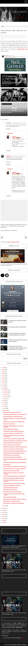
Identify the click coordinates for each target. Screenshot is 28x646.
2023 (3, 373)
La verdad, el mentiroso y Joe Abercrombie (13, 433)
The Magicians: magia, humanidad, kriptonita (13, 431)
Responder (8, 128)
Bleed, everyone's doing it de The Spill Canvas (13, 421)
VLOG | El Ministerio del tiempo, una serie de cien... (15, 466)
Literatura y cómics (20, 37)
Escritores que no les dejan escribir (11, 470)
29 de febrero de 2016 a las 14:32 (18, 138)
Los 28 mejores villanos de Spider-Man (17, 326)
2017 (3, 386)
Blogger (22, 637)
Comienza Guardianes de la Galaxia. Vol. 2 (12, 442)
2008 (3, 522)
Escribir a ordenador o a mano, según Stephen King (14, 97)
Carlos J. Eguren (14, 137)
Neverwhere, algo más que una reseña (12, 412)
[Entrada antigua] (26, 237)
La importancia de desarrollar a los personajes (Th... (15, 414)
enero (4, 505)
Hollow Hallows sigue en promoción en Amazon (14, 483)
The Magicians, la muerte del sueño (11, 455)
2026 (3, 367)
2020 (3, 379)
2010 (3, 518)
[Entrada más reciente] (2, 237)
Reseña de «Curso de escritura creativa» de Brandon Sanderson (13, 111)
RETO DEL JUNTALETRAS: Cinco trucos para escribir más (13, 436)
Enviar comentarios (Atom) (13, 242)
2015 (3, 508)
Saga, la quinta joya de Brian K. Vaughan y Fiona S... (14, 499)
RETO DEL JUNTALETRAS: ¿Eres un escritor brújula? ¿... (13, 480)
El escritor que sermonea (9, 423)
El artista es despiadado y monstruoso (12, 485)
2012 (3, 514)
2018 (3, 384)
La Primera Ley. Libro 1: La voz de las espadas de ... (14, 468)
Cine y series (19, 35)
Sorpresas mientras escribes (9, 497)
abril (4, 406)
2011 (3, 516)
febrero (5, 410)
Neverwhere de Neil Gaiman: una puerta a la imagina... (13, 426)
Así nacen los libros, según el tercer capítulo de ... (14, 476)
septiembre (6, 396)
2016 (3, 388)
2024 (3, 371)
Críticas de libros (11, 37)
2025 (3, 369)
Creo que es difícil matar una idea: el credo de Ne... (14, 462)
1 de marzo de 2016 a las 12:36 (18, 174)
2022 (3, 375)
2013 (3, 512)
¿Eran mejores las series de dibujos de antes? (13, 478)
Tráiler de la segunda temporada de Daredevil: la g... (15, 451)
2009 (3, 520)
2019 (3, 382)
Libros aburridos (7, 464)
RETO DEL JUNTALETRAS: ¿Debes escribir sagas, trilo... (14, 419)
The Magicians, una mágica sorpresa (11, 501)
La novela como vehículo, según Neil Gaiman (13, 448)
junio (4, 402)
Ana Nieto (8, 156)
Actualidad (13, 35)
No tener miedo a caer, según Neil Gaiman (12, 416)
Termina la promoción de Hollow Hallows (12, 457)
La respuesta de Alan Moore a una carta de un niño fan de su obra (14, 82)
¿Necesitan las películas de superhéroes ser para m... (15, 440)
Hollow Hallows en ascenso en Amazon (12, 491)
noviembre (6, 392)
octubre (5, 394)
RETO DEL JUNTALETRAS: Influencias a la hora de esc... (15, 459)
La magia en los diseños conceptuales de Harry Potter (14, 494)
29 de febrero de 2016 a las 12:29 (18, 123)
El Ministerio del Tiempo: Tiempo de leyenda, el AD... (15, 446)
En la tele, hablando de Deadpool (10, 429)
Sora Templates (13, 644)
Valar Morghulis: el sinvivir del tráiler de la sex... (14, 453)
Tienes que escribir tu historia (10, 489)
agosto (5, 398)
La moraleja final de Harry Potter (10, 487)
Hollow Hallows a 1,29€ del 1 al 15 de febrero (13, 503)
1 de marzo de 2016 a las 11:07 (18, 156)
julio (4, 400)
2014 (3, 510)
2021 (3, 377)
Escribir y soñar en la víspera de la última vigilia (13, 438)
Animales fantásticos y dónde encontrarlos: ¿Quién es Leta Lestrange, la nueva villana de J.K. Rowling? (17, 348)
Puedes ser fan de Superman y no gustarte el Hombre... (13, 473)
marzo (4, 408)
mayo (4, 404)
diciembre (5, 389)
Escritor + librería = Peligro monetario (11, 444)
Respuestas (10, 133)
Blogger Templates (22, 644)
